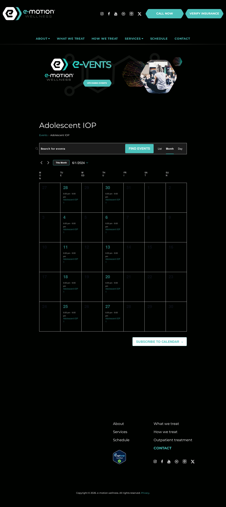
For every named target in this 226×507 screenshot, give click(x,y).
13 (107, 247)
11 (65, 247)
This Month (61, 162)
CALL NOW (164, 13)
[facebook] (109, 14)
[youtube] (115, 14)
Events (43, 135)
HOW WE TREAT (105, 38)
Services (120, 432)
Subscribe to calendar (157, 341)
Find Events (139, 148)
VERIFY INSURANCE (204, 13)
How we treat (165, 432)
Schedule (121, 440)
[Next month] (48, 163)
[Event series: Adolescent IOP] (68, 196)
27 (107, 306)
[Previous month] (41, 163)
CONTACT (182, 38)
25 (65, 306)
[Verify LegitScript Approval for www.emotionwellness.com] (119, 463)
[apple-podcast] (131, 14)
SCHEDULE (159, 38)
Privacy (145, 492)
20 (107, 276)
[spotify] (123, 14)
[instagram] (101, 14)
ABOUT (41, 38)
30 (107, 187)
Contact (162, 448)
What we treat (166, 424)
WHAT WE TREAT (71, 38)
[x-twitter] (139, 14)
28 (65, 187)
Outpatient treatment (173, 440)
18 (65, 276)
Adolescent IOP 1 (70, 201)
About (118, 424)
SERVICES (133, 38)
